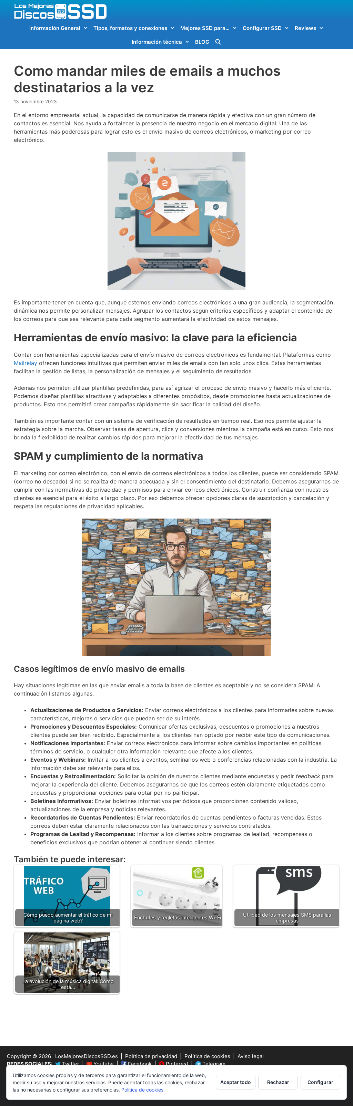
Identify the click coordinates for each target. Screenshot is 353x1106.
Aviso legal (251, 1056)
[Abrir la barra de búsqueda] (218, 42)
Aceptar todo (235, 1082)
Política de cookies (207, 1056)
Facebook (139, 1064)
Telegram (213, 1064)
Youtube (103, 1064)
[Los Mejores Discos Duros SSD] (60, 11)
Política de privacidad (151, 1056)
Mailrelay (25, 362)
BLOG (202, 42)
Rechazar (278, 1082)
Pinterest (176, 1064)
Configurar (320, 1082)
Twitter (70, 1064)
